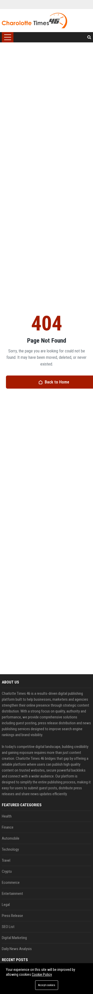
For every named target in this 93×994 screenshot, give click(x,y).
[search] (89, 37)
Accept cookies (46, 985)
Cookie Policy (42, 974)
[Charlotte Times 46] (34, 20)
